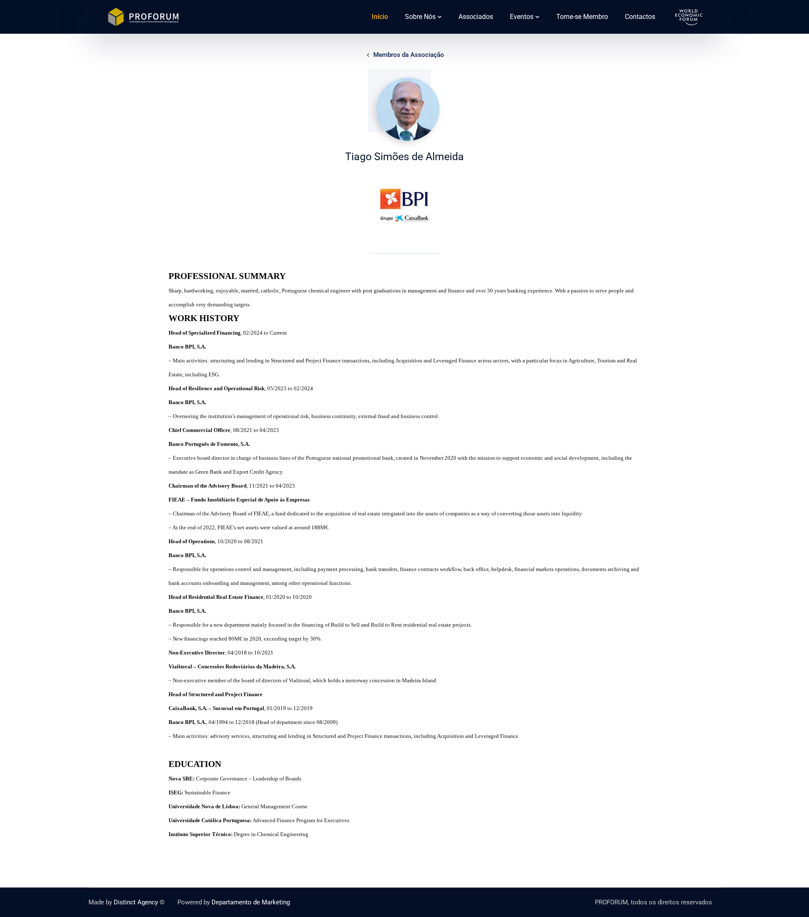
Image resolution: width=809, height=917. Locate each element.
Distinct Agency (136, 902)
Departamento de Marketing (251, 902)
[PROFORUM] (143, 16)
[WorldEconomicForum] (689, 16)
